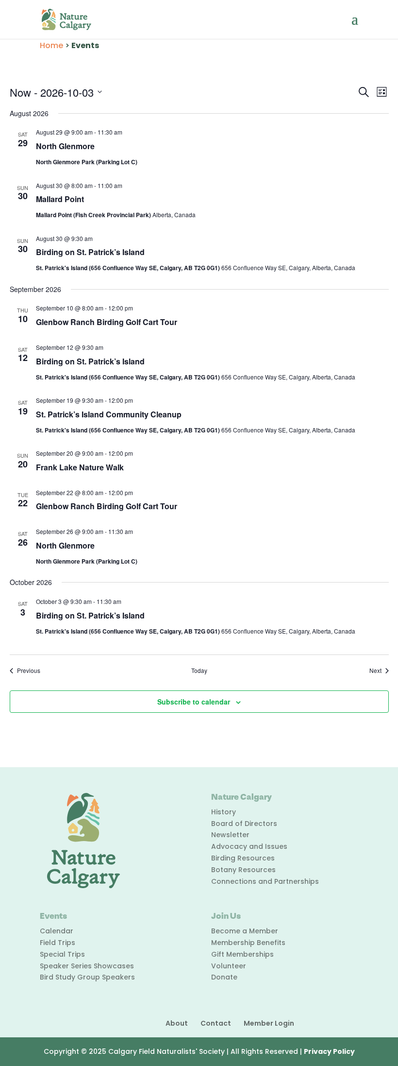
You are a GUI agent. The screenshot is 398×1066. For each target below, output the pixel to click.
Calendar (56, 931)
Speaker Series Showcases (87, 966)
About (177, 1023)
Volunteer (228, 966)
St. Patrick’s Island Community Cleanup (109, 414)
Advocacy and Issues (249, 846)
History (223, 812)
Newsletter (230, 835)
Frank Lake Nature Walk (80, 467)
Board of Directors (244, 823)
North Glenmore (65, 146)
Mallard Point (60, 199)
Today (199, 670)
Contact (215, 1023)
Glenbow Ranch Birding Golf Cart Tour (106, 321)
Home (51, 45)
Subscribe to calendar (193, 701)
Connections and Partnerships (265, 881)
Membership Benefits (248, 942)
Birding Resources (243, 858)
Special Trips (62, 954)
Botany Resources (243, 870)
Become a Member (244, 931)
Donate (224, 977)
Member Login (269, 1023)
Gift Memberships (242, 954)
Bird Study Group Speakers (87, 977)
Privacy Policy (329, 1051)
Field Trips (57, 942)
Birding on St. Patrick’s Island (90, 252)
